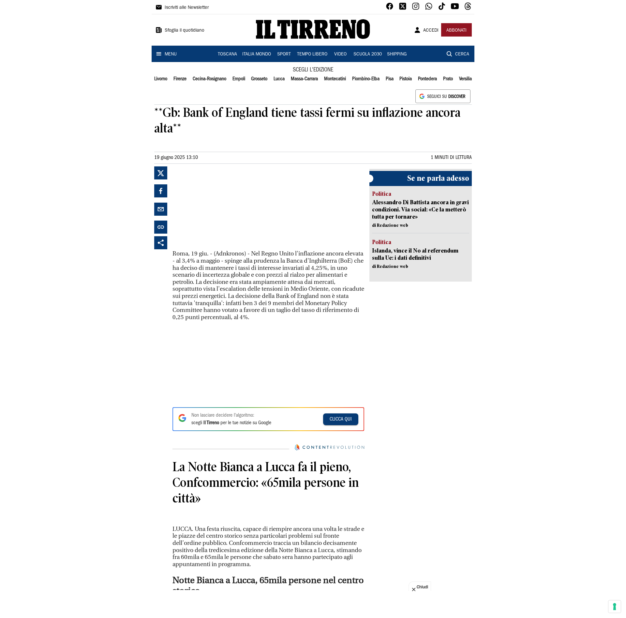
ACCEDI (431, 30)
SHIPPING (397, 54)
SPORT (284, 54)
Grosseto (259, 79)
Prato (448, 79)
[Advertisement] (221, 207)
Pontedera (427, 79)
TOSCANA (227, 54)
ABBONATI (456, 30)
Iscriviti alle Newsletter (187, 8)
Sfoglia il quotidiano (184, 30)
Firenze (179, 79)
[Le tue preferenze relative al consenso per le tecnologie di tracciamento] (614, 606)
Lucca (279, 79)
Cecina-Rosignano (209, 79)
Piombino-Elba (366, 79)
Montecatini (335, 79)
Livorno (160, 79)
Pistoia (405, 79)
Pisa (390, 79)
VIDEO (340, 54)
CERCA (462, 54)
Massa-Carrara (304, 79)
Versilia (465, 79)
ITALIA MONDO (256, 54)
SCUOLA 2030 (367, 54)
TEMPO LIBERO (312, 54)
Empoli (238, 79)
